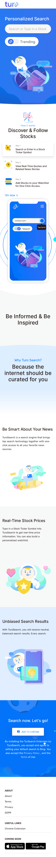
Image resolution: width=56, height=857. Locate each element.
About (8, 795)
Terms (24, 756)
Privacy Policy (32, 753)
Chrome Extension (15, 828)
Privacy (9, 807)
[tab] (28, 149)
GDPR (8, 812)
